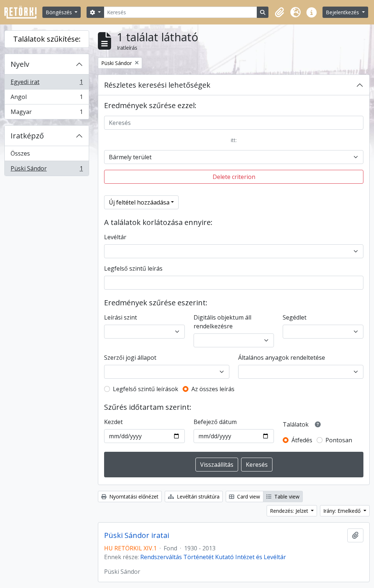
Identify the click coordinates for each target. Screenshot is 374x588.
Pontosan (338, 440)
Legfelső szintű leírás (133, 268)
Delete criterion (234, 177)
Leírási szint (120, 317)
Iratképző (27, 136)
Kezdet (113, 422)
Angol (46, 98)
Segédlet (294, 317)
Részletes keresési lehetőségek (157, 85)
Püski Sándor (46, 170)
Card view (248, 496)
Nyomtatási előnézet (133, 496)
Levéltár (115, 237)
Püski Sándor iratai (136, 535)
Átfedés (301, 440)
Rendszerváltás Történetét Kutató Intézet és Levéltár (213, 557)
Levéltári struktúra (197, 496)
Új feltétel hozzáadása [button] (139, 202)
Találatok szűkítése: (47, 39)
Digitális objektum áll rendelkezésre (222, 321)
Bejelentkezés (343, 12)
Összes (20, 153)
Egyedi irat (46, 83)
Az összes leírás (212, 389)
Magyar (46, 113)
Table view (286, 496)
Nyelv (20, 64)
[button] (279, 12)
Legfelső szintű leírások (145, 389)
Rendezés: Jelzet (290, 510)
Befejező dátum (215, 422)
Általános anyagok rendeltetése (281, 358)
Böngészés (59, 12)
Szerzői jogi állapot (130, 358)
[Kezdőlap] (23, 12)
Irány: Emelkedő (342, 510)
